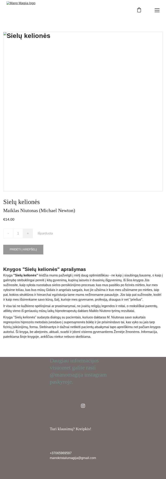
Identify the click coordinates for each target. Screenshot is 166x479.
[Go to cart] (139, 10)
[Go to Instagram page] (83, 406)
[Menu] (157, 10)
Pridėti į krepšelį (23, 249)
